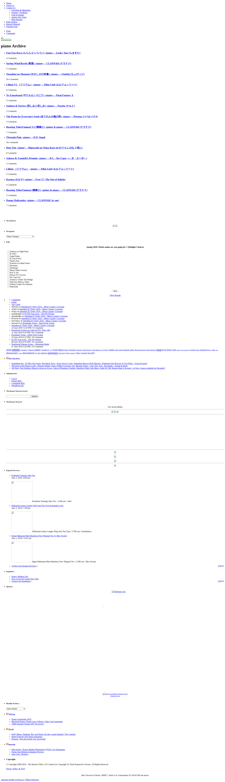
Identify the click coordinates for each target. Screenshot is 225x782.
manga (179, 350)
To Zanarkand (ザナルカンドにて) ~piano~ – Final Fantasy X (39, 95)
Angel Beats (15, 256)
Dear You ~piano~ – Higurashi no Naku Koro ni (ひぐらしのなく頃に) (44, 147)
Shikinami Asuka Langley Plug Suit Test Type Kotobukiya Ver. (37, 506)
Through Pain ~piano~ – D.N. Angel (25, 137)
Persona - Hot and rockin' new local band (28, 739)
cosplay (37, 349)
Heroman (13, 265)
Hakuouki (14, 287)
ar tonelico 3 (24, 350)
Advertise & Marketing (20, 10)
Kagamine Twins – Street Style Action (38, 323)
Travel (67, 353)
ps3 (36, 353)
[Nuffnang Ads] (119, 592)
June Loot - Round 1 (20, 754)
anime (16, 349)
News (209, 350)
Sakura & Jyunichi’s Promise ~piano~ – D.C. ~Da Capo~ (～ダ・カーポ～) (46, 158)
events (55, 350)
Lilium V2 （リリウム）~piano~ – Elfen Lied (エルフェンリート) (41, 84)
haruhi (121, 350)
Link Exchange (17, 15)
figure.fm (11, 744)
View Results (115, 295)
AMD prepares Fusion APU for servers (27, 724)
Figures (66, 350)
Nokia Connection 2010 (21, 719)
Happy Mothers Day (19, 576)
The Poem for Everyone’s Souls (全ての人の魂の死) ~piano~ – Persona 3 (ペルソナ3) (52, 116)
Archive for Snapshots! (20, 581)
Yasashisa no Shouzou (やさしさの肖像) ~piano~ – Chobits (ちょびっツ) (45, 74)
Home (8, 3)
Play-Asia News (14, 358)
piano (20, 353)
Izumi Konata (150, 350)
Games (111, 350)
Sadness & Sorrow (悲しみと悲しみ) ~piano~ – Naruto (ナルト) (40, 105)
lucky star (171, 350)
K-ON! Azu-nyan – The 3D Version (39, 314)
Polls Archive (11, 22)
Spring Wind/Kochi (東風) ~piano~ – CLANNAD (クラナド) (38, 63)
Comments (10, 33)
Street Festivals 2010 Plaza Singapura (26, 737)
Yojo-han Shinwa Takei (19, 282)
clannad (30, 350)
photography (12, 353)
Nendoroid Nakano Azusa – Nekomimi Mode (30, 344)
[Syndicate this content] (7, 358)
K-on (164, 350)
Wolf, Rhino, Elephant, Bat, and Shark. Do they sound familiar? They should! (43, 734)
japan (159, 349)
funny (106, 350)
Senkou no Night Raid (19, 251)
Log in (14, 378)
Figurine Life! (12, 26)
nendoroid (204, 350)
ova (217, 350)
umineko (72, 353)
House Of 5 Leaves (18, 275)
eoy (51, 350)
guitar (116, 350)
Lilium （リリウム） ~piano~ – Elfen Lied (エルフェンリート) (40, 169)
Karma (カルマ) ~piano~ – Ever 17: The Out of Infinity (36, 179)
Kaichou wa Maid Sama (20, 263)
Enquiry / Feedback (19, 12)
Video (78, 353)
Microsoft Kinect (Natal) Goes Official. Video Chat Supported (37, 721)
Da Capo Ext (15, 277)
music (198, 350)
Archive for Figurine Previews (23, 566)
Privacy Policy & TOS (15, 769)
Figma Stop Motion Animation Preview (27, 752)
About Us (10, 5)
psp (39, 353)
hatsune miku (128, 350)
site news (61, 353)
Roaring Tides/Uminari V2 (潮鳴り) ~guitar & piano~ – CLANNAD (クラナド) (48, 127)
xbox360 (91, 353)
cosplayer (45, 350)
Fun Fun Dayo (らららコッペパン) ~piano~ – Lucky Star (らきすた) (43, 53)
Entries (16, 381)
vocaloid (83, 353)
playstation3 (28, 353)
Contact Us (10, 8)
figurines (79, 350)
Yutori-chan (14, 261)
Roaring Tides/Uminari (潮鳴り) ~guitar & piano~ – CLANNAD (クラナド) (46, 190)
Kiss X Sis (14, 272)
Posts (8, 31)
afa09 (8, 350)
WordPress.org (17, 385)
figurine (72, 350)
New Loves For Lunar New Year (25, 579)
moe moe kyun (185, 350)
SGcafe (11, 729)
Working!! (14, 268)
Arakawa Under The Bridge (21, 279)
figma (61, 349)
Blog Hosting (17, 19)
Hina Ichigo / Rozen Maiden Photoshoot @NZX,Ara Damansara (38, 749)
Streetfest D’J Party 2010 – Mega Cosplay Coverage (42, 307)
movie (193, 350)
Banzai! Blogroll (13, 24)
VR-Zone (11, 714)
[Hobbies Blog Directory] (32, 780)
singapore (53, 352)
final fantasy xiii (98, 350)
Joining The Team (18, 17)
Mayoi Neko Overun (18, 270)
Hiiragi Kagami (140, 350)
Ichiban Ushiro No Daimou (21, 284)
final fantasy (87, 350)
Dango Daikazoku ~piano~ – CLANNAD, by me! (32, 200)
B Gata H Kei (15, 258)
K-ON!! (13, 254)
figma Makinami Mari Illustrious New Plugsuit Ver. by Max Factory (39, 536)
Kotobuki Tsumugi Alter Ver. (23, 475)
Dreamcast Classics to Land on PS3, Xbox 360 (30, 330)
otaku (213, 350)
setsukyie (43, 353)
